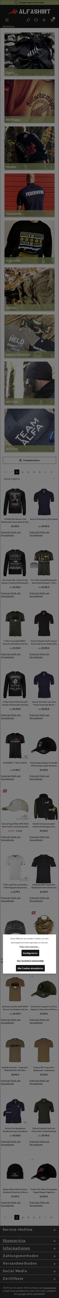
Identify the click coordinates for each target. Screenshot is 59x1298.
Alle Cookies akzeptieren (30, 968)
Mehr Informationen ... (29, 946)
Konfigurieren (30, 953)
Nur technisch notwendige (30, 960)
